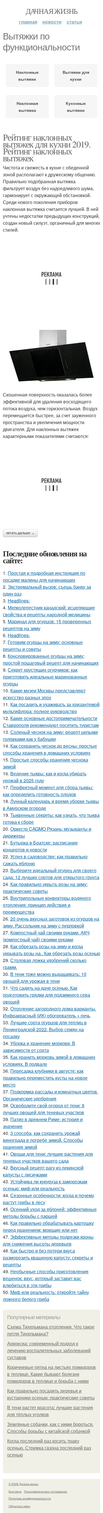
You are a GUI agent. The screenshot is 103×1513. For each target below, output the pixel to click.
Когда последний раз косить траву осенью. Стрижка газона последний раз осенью (49, 1448)
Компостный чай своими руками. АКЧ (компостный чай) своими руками (46, 936)
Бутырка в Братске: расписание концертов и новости (40, 846)
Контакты (15, 1491)
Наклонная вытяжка (27, 106)
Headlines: (19, 600)
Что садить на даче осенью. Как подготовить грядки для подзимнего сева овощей (46, 995)
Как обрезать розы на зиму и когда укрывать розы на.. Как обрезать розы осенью (51, 950)
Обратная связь (19, 1506)
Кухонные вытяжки (76, 106)
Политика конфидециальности (30, 1498)
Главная (28, 21)
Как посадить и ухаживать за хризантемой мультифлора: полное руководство (51, 708)
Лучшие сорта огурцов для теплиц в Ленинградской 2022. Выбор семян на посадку (45, 1029)
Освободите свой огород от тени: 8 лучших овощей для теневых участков (43, 1109)
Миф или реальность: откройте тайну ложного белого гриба (46, 1295)
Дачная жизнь (52, 11)
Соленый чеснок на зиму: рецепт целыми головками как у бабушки (50, 735)
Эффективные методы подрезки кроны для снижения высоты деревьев (48, 1240)
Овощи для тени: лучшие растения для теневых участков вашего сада (48, 1157)
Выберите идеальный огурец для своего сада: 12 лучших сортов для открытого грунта (51, 874)
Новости (52, 21)
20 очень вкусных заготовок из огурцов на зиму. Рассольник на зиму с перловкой (51, 922)
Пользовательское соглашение (45, 1491)
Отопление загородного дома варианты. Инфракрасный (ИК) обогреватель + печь (49, 1012)
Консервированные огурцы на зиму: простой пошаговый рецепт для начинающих (51, 659)
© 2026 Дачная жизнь (23, 1484)
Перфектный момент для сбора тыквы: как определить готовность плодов (48, 791)
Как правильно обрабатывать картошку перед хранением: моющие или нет (48, 1226)
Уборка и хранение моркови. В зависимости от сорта (39, 1046)
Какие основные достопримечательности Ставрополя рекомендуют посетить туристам (51, 721)
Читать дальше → (20, 533)
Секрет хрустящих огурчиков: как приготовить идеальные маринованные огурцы (45, 676)
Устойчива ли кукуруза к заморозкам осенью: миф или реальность (45, 1185)
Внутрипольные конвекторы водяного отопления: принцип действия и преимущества (47, 905)
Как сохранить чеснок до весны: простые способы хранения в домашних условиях (50, 749)
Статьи (74, 21)
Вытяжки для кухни (76, 75)
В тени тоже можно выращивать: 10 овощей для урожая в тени (44, 977)
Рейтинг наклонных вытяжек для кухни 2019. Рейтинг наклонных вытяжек (46, 147)
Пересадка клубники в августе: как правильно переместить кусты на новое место (45, 1078)
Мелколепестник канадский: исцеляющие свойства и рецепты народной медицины (49, 611)
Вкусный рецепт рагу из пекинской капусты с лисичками (43, 1171)
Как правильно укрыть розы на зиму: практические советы (45, 887)
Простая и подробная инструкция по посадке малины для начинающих (44, 576)
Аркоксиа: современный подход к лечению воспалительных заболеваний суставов (49, 1350)
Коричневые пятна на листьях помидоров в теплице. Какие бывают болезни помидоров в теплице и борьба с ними (51, 1374)
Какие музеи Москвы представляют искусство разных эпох (44, 694)
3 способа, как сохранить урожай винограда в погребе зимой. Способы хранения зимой (43, 1140)
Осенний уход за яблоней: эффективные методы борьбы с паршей (50, 1212)
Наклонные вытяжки (27, 75)
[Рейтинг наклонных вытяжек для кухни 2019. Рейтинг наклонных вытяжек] (51, 355)
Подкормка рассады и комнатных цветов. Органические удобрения (50, 1095)
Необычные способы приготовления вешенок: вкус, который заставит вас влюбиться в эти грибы (45, 1278)
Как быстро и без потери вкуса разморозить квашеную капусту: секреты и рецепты (48, 1257)
